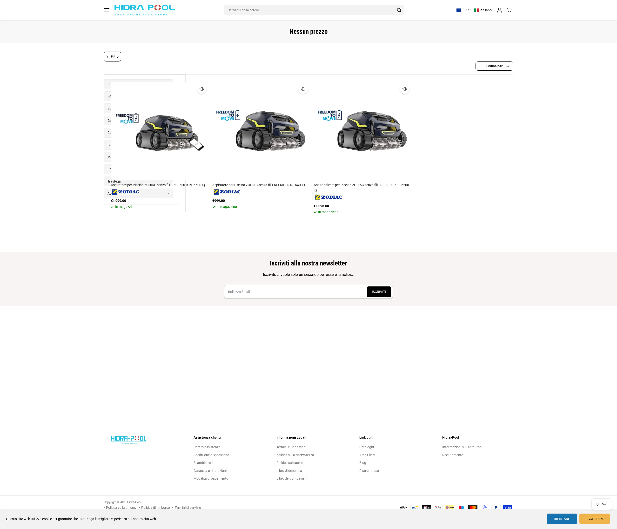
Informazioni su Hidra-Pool (462, 447)
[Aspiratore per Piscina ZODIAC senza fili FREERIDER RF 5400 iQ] (261, 131)
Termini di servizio (188, 507)
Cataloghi (366, 447)
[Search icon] (399, 10)
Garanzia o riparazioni (210, 471)
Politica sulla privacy (121, 507)
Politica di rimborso (155, 507)
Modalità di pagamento (211, 478)
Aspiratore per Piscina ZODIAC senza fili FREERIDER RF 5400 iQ (259, 185)
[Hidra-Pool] (144, 10)
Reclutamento (452, 455)
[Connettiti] (499, 10)
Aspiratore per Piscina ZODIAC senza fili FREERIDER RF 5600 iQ (158, 185)
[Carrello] (509, 10)
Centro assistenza (207, 447)
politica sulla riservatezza (295, 455)
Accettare (594, 519)
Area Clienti (367, 455)
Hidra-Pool (134, 502)
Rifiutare (562, 519)
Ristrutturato (369, 471)
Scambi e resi (203, 463)
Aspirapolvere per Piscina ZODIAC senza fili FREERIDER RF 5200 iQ (361, 187)
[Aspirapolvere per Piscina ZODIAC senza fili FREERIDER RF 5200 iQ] (363, 131)
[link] (143, 439)
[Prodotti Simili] (201, 89)
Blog (362, 463)
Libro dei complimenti (292, 478)
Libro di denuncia (289, 471)
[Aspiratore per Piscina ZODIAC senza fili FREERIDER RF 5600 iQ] (160, 131)
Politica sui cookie (289, 463)
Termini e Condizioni (291, 447)
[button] (106, 10)
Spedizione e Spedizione (211, 455)
